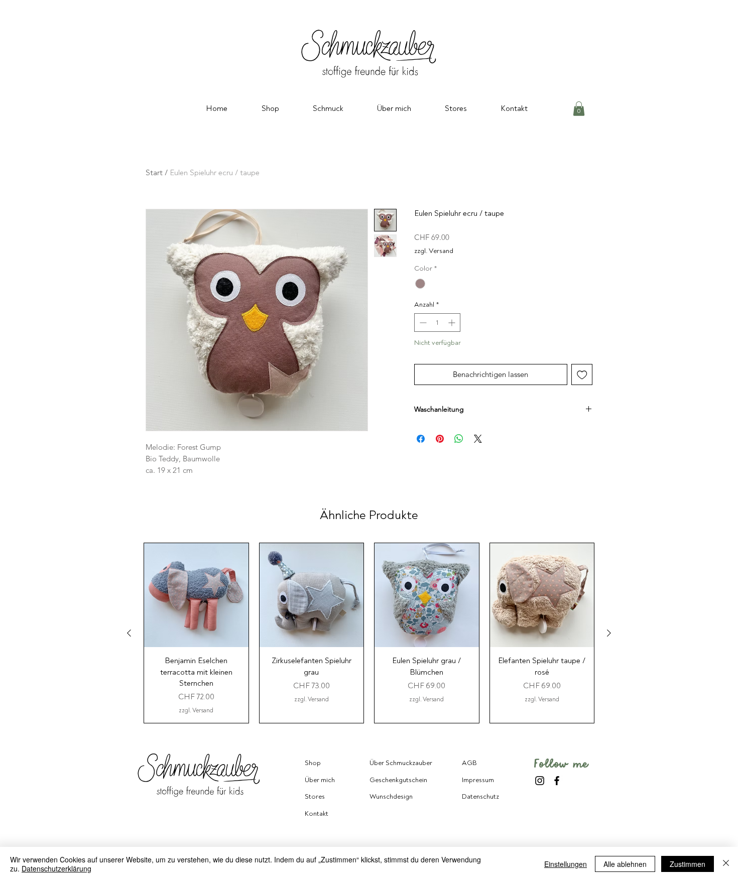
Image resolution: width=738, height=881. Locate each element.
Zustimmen (687, 864)
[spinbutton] (437, 322)
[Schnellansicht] (196, 595)
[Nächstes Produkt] (609, 633)
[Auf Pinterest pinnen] (440, 439)
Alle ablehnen (625, 864)
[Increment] (452, 322)
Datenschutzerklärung (56, 868)
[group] (369, 633)
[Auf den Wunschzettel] (582, 375)
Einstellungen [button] (565, 864)
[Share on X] (478, 439)
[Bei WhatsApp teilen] (459, 439)
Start (154, 173)
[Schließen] (726, 864)
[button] (579, 108)
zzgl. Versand (433, 250)
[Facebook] (557, 781)
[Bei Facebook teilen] (421, 439)
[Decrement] (422, 322)
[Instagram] (540, 781)
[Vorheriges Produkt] (129, 633)
